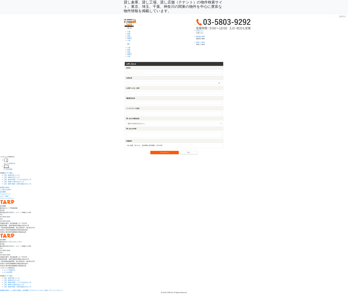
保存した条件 (200, 42)
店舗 (128, 36)
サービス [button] (19, 16)
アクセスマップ (5, 194)
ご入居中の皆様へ (6, 189)
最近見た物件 (200, 36)
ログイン (342, 16)
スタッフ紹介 (4, 196)
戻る (188, 152)
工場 (128, 32)
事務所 (129, 38)
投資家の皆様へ (5, 187)
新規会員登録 (332, 16)
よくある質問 (52, 16)
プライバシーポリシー (7, 198)
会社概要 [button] (11, 16)
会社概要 (3, 192)
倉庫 (128, 34)
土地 (128, 40)
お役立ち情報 (42, 16)
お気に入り (199, 31)
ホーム (4, 16)
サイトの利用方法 (30, 16)
